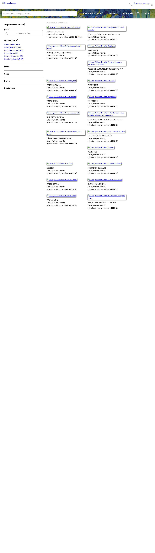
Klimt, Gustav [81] (11, 53)
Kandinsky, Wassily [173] (13, 59)
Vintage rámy (128, 13)
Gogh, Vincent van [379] (13, 50)
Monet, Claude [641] (12, 44)
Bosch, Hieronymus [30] (13, 56)
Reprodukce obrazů (93, 13)
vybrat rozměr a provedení (62, 37)
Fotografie (112, 13)
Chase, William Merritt (56, 34)
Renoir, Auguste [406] (12, 47)
